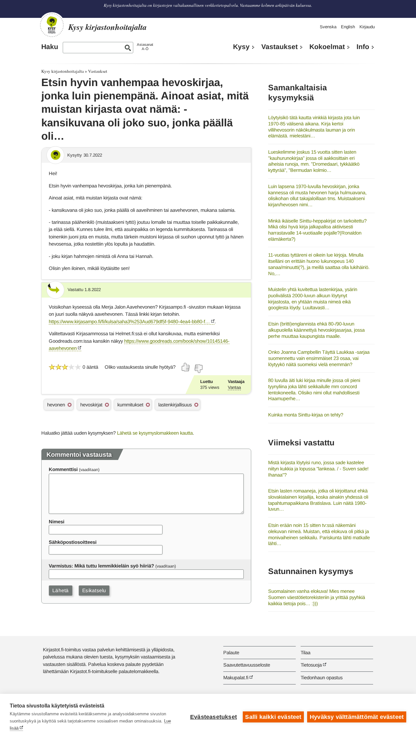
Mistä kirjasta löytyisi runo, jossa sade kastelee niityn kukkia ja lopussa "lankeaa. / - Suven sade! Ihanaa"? (318, 468)
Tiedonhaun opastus (322, 677)
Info (363, 47)
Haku (49, 47)
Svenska (328, 26)
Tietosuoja (311, 665)
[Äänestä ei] (198, 368)
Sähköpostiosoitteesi (73, 542)
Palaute (231, 652)
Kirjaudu (367, 26)
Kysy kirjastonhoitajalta (62, 71)
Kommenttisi (63, 469)
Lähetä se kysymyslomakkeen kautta (155, 433)
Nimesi (56, 521)
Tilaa (305, 652)
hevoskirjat (91, 404)
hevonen (56, 404)
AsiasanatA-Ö (145, 47)
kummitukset (130, 404)
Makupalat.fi (235, 677)
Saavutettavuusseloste (246, 665)
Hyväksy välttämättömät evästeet (357, 717)
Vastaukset (279, 47)
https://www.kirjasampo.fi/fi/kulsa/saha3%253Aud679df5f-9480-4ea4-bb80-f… (129, 321)
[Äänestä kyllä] (186, 367)
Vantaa (234, 387)
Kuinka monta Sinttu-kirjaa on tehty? (305, 414)
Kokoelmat (327, 47)
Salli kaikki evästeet (273, 717)
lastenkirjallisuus (175, 404)
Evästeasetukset (213, 717)
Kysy (241, 47)
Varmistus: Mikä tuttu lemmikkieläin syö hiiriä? (101, 565)
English (348, 26)
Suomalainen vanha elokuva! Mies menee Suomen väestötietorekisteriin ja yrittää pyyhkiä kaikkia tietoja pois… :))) (316, 597)
